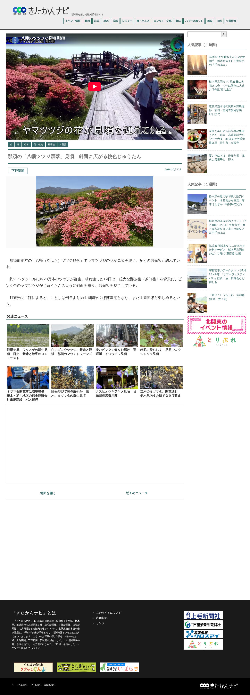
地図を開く (48, 493)
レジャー (127, 20)
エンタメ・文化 (162, 20)
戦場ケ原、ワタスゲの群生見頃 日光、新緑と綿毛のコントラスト (27, 354)
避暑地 (51, 144)
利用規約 (101, 617)
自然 (219, 20)
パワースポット (194, 20)
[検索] (224, 34)
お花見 (62, 144)
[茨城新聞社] (203, 637)
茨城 (115, 20)
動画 (87, 20)
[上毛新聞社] (203, 618)
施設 (209, 20)
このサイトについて (108, 612)
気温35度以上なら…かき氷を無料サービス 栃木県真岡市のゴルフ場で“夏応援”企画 (227, 249)
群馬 (96, 20)
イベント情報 (72, 20)
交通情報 (231, 20)
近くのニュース (137, 493)
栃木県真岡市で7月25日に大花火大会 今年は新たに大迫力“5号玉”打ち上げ (227, 85)
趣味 (178, 20)
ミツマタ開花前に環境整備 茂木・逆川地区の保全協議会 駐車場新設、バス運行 (29, 395)
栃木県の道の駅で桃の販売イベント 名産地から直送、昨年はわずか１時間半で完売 (227, 200)
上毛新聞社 (22, 685)
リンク (100, 623)
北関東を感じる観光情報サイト (87, 14)
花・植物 (38, 144)
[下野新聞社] (203, 628)
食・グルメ (143, 20)
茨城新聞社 (50, 685)
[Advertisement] (95, 547)
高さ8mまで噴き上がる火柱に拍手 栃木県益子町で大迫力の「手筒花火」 (227, 60)
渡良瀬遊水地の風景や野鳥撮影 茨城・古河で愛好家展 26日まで (227, 110)
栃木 (106, 20)
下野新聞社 (36, 685)
